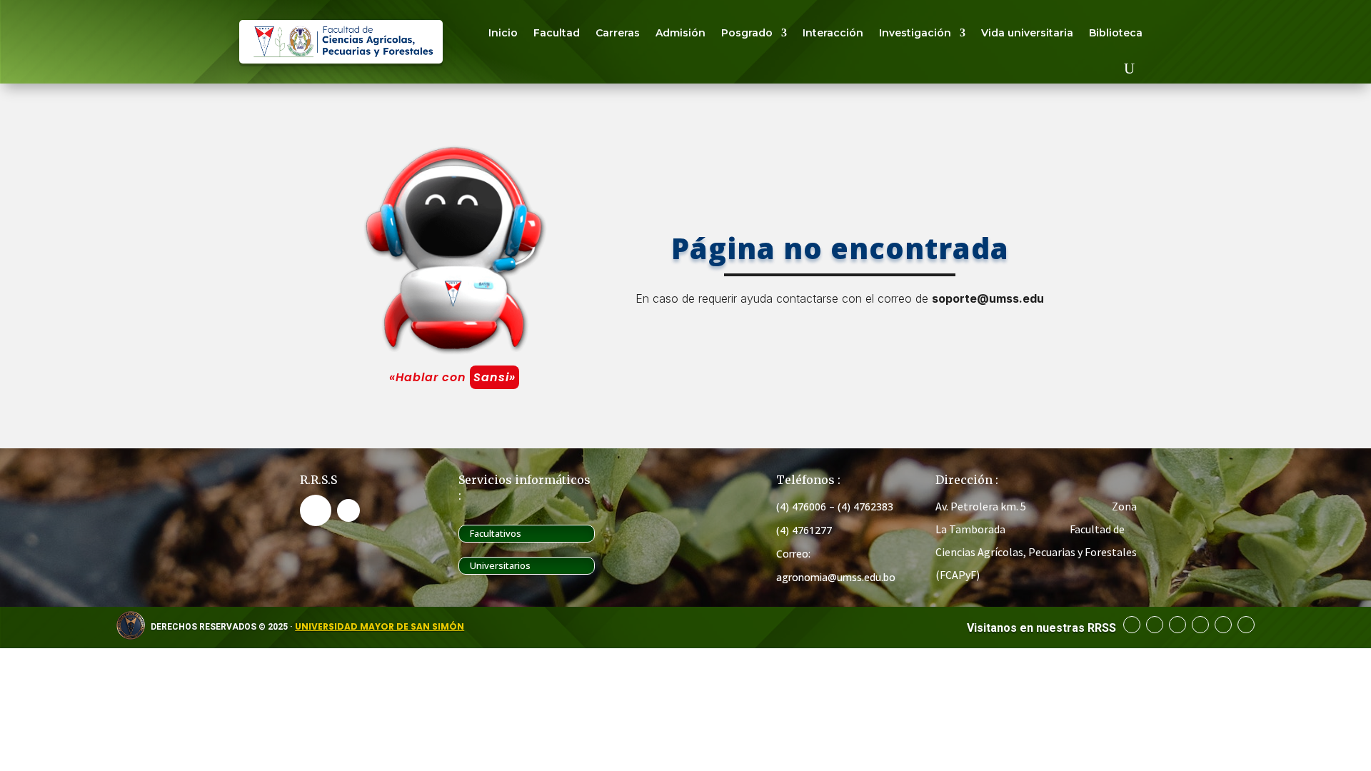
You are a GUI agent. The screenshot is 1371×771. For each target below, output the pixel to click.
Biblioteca (1115, 32)
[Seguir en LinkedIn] (1177, 624)
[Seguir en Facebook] (315, 510)
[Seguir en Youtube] (348, 510)
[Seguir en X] (1223, 624)
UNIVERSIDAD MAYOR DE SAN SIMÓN (379, 626)
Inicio (503, 32)
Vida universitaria (1027, 32)
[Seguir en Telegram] (1154, 624)
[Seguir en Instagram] (1200, 624)
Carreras (618, 32)
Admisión (680, 32)
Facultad (556, 32)
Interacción (833, 32)
